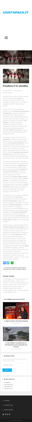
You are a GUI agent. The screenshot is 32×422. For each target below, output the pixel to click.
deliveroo (14, 267)
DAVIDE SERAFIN (8, 409)
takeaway (18, 269)
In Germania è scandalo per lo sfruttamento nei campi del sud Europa (16, 344)
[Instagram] (7, 414)
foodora (5, 269)
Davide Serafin (7, 90)
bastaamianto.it (8, 388)
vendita (24, 269)
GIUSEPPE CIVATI (8, 405)
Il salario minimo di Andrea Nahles (16, 321)
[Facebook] (5, 414)
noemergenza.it (8, 384)
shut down (12, 269)
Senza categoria (8, 92)
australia (8, 267)
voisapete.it (7, 382)
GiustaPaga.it (15, 12)
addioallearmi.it (8, 386)
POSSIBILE (7, 400)
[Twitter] (3, 414)
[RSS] (9, 414)
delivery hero (22, 267)
